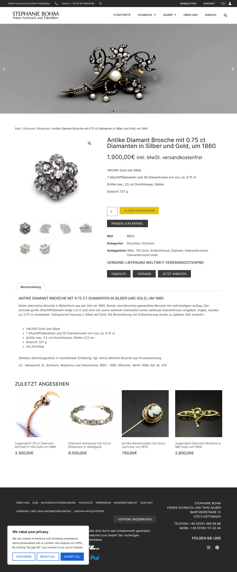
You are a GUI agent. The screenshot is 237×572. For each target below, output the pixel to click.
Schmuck (145, 15)
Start (18, 128)
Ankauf (211, 15)
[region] (48, 545)
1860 (130, 250)
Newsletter (188, 3)
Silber (168, 15)
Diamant (177, 250)
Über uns (190, 15)
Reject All (47, 556)
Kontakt (209, 3)
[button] (225, 15)
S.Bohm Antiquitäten (89, 511)
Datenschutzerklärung (58, 502)
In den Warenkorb (139, 210)
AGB (35, 502)
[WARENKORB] (223, 3)
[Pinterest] (217, 547)
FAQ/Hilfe (86, 502)
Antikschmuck (160, 250)
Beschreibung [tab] (31, 287)
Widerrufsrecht (126, 502)
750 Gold (142, 250)
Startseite (122, 15)
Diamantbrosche (196, 250)
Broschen (44, 128)
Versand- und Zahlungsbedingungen (43, 511)
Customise (23, 556)
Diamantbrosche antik (142, 255)
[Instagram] (208, 547)
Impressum (103, 502)
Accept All (72, 556)
